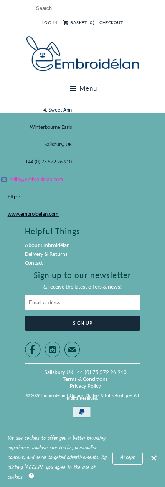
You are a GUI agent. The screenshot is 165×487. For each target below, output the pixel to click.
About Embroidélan (47, 246)
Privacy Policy (85, 386)
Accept (127, 458)
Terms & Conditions (85, 379)
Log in (49, 22)
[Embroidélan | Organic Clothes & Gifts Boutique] (82, 55)
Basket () (82, 22)
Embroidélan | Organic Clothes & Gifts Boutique (86, 396)
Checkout (111, 22)
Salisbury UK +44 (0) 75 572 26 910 (86, 372)
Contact (34, 263)
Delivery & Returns (46, 254)
